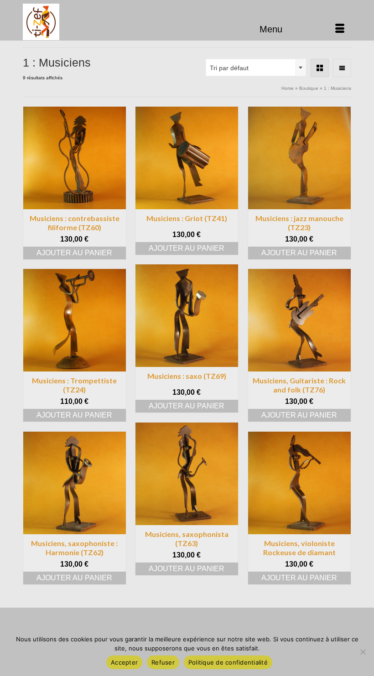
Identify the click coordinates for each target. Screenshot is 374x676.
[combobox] (256, 67)
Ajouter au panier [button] (74, 253)
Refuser (163, 662)
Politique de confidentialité (228, 662)
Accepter (124, 662)
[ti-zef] (187, 22)
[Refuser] (362, 651)
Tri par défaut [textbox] (229, 68)
